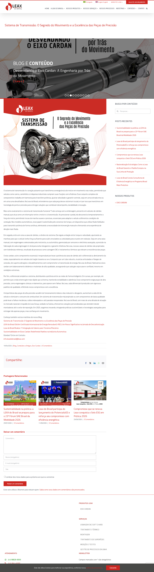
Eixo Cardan (36, 346)
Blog (14, 346)
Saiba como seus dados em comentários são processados (61, 489)
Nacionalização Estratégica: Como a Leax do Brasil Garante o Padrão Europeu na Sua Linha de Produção (132, 168)
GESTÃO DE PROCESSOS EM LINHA (93, 549)
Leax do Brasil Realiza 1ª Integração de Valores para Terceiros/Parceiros (31, 328)
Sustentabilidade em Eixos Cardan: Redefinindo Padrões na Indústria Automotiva (35, 331)
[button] (147, 8)
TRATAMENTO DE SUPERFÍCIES (92, 539)
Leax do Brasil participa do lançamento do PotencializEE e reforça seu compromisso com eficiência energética (54, 414)
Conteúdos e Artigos (24, 346)
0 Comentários (47, 346)
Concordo (113, 567)
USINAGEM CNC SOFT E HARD (91, 525)
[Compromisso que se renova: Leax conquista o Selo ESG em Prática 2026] (90, 381)
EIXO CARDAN (122, 202)
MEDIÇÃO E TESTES (88, 544)
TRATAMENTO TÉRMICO (89, 529)
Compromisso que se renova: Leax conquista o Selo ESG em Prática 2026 (89, 412)
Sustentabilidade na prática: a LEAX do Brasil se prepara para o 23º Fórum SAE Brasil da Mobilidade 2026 (19, 414)
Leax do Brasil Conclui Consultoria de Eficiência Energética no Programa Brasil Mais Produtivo (132, 181)
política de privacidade (94, 567)
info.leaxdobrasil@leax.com (14, 339)
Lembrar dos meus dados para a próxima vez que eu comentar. (30, 477)
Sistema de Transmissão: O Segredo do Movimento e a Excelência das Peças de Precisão (38, 320)
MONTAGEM (85, 534)
